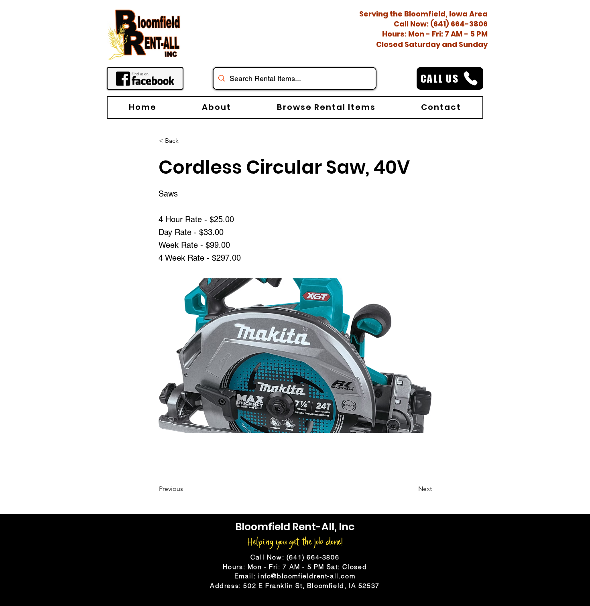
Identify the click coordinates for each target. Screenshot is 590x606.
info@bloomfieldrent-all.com (306, 576)
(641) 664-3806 (459, 24)
